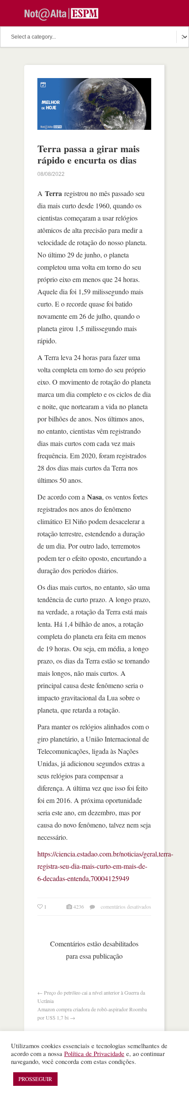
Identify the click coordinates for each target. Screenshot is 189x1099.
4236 (78, 906)
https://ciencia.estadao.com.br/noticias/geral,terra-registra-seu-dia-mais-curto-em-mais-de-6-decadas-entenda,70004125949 (105, 866)
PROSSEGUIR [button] (35, 1079)
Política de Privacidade (94, 1053)
